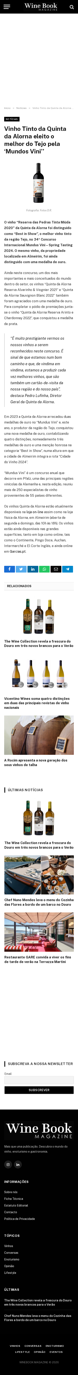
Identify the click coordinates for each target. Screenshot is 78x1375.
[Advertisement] (39, 60)
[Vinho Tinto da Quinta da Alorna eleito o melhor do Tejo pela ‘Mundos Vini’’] (39, 183)
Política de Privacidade (19, 1219)
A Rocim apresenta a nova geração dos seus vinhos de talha (35, 762)
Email (8, 1073)
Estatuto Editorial (16, 1205)
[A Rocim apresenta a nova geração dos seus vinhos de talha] (39, 735)
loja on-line (34, 512)
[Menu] (7, 6)
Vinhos (8, 1246)
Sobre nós (10, 1192)
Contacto (10, 1212)
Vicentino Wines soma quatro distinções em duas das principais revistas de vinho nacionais (37, 703)
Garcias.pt (18, 552)
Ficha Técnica (13, 1198)
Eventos (56, 1352)
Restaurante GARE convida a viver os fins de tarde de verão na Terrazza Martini (37, 959)
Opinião (9, 1266)
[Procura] (71, 6)
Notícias (12, 119)
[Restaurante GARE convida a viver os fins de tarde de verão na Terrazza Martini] (39, 932)
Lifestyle (10, 1272)
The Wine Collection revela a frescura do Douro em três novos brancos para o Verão (38, 643)
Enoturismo (11, 1259)
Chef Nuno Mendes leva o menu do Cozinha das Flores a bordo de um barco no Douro (39, 902)
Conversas (11, 1252)
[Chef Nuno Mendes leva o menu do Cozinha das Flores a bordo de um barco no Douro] (39, 875)
